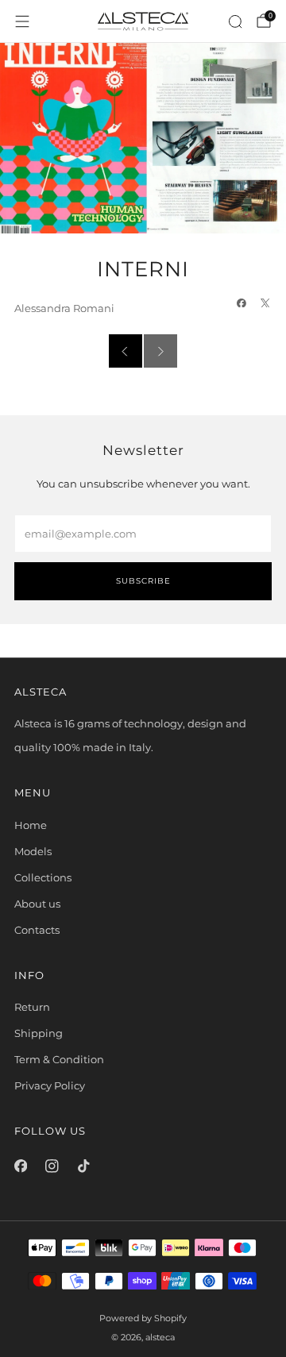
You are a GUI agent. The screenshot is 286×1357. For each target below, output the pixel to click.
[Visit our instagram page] (52, 1166)
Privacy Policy (49, 1085)
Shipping (38, 1033)
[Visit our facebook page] (21, 1166)
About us (37, 903)
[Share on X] (265, 303)
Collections (43, 877)
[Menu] (22, 21)
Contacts (37, 929)
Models (33, 851)
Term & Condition (59, 1059)
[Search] (235, 21)
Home (30, 825)
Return (32, 1006)
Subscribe (143, 581)
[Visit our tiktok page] (83, 1166)
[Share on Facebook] (242, 303)
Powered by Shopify (143, 1318)
